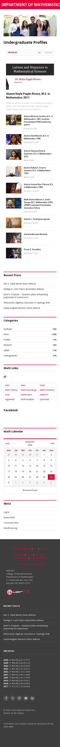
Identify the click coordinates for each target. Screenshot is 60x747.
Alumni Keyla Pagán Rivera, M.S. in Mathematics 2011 (28, 95)
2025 (5, 663)
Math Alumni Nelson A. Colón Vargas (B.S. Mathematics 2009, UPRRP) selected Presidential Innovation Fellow (38, 203)
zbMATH (44, 394)
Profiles (12, 52)
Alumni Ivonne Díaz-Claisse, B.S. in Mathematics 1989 (38, 185)
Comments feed (11, 522)
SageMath (10, 399)
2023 (5, 668)
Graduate (8, 329)
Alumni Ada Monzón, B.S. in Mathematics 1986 (36, 137)
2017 (5, 686)
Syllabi (6, 350)
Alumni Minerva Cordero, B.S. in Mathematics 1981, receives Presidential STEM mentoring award (38, 120)
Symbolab (44, 399)
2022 (5, 671)
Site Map (39, 554)
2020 (5, 677)
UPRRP (20, 554)
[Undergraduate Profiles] (30, 35)
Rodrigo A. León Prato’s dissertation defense (24, 289)
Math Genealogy (29, 389)
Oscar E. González (32, 249)
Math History (11, 389)
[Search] (55, 4)
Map (35, 548)
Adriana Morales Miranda (35, 234)
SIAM (42, 385)
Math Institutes (47, 389)
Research (8, 345)
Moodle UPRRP (20, 557)
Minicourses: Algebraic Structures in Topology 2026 (27, 302)
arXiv (7, 394)
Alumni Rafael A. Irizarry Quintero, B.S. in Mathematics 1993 (37, 170)
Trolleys (44, 548)
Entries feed (9, 517)
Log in (6, 512)
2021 (5, 674)
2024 (5, 665)
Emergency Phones (21, 548)
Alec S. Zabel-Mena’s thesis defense (20, 283)
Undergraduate (10, 355)
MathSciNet (26, 394)
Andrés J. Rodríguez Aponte (37, 219)
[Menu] (4, 4)
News (6, 334)
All (39, 52)
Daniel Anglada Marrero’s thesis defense (22, 308)
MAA (23, 385)
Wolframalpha (27, 399)
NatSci (29, 554)
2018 (5, 683)
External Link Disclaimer (28, 564)
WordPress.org (10, 528)
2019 (5, 680)
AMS (7, 385)
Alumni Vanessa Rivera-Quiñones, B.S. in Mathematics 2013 (37, 154)
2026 (5, 660)
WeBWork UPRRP (38, 557)
